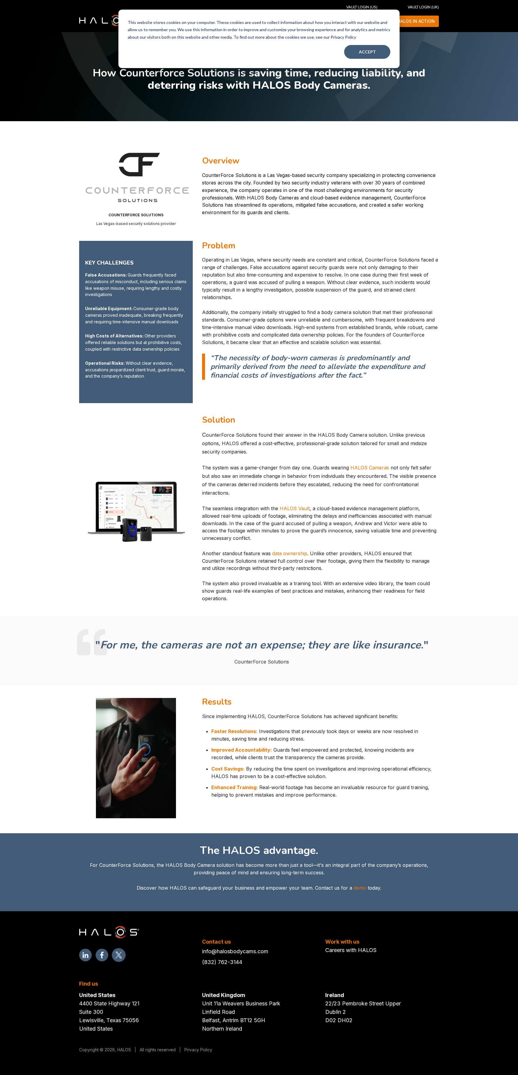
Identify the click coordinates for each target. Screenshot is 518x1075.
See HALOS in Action (412, 21)
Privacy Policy (198, 1049)
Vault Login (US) (361, 7)
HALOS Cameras (369, 468)
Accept (367, 51)
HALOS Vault (295, 508)
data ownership (289, 553)
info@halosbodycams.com (235, 951)
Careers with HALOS (351, 950)
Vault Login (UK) (423, 7)
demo (360, 888)
